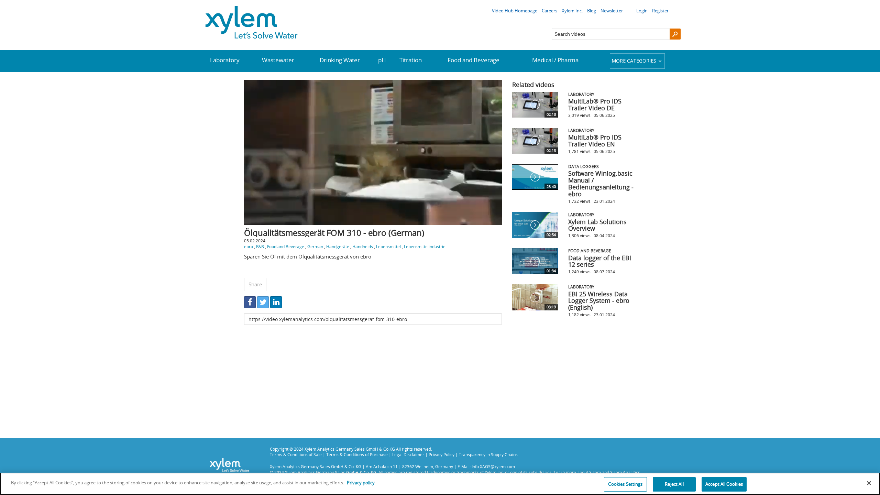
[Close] (869, 483)
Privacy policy (361, 483)
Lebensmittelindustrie (425, 246)
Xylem (595, 472)
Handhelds (362, 246)
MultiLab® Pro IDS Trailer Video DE (595, 104)
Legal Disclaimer (408, 454)
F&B (260, 246)
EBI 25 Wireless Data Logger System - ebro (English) (598, 301)
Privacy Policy (441, 454)
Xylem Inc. (572, 11)
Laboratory (225, 60)
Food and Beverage (473, 60)
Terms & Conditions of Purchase (357, 454)
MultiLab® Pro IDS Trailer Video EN (595, 140)
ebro (248, 246)
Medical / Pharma (555, 60)
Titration (410, 60)
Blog (591, 11)
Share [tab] (255, 284)
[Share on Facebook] (250, 302)
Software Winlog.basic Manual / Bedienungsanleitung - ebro (601, 183)
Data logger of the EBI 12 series (599, 261)
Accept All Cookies (724, 484)
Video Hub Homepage (514, 11)
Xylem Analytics (625, 472)
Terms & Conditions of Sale (296, 454)
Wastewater (278, 60)
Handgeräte (337, 246)
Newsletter (612, 11)
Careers (549, 11)
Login (642, 11)
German (315, 246)
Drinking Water (340, 60)
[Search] (675, 34)
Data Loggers (583, 166)
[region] (440, 484)
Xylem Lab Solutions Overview (597, 225)
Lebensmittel (388, 246)
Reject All (674, 484)
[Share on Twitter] (263, 302)
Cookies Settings (625, 484)
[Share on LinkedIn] (276, 302)
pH (382, 60)
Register (660, 11)
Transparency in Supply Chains (488, 454)
